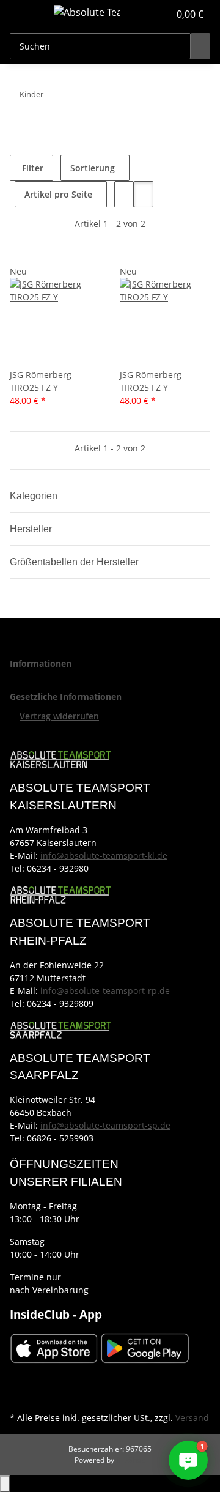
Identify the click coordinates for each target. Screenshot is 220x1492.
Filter (31, 168)
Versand (192, 1417)
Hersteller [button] (32, 529)
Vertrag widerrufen (59, 716)
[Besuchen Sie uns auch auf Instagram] (19, 1394)
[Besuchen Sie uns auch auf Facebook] (19, 1380)
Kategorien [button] (35, 496)
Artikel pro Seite (58, 194)
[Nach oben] (5, 1483)
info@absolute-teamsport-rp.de (105, 991)
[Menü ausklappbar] (25, 14)
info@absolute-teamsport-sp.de (105, 1125)
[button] (146, 14)
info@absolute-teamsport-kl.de (103, 855)
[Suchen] (200, 46)
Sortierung (92, 168)
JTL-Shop (130, 1460)
